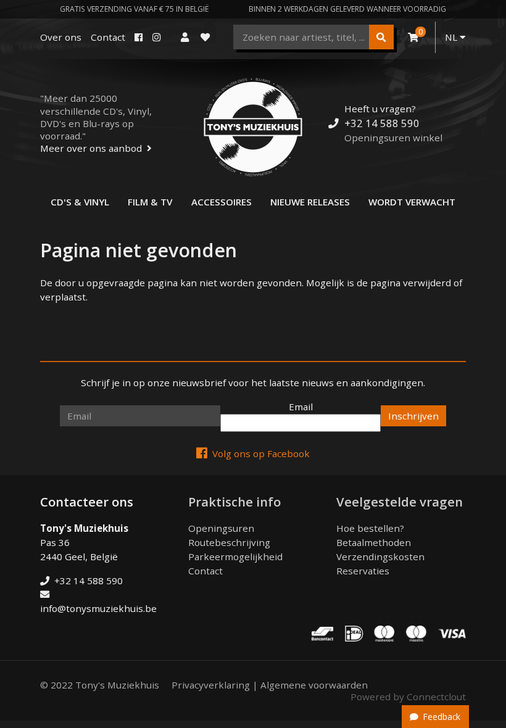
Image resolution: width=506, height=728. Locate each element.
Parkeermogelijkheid (235, 556)
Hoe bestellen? (370, 528)
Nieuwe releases (310, 202)
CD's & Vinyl (80, 202)
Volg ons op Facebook (261, 453)
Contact (108, 37)
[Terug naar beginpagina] (253, 127)
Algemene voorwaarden (314, 685)
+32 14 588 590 (382, 123)
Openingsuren (221, 528)
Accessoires (221, 202)
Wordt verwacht (411, 202)
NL (452, 37)
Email (301, 406)
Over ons (60, 37)
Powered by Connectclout (408, 696)
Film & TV (150, 202)
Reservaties (362, 571)
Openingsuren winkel (393, 137)
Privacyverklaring (211, 685)
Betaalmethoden (373, 542)
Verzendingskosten (380, 556)
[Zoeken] (381, 37)
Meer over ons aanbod (91, 148)
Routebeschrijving (229, 542)
